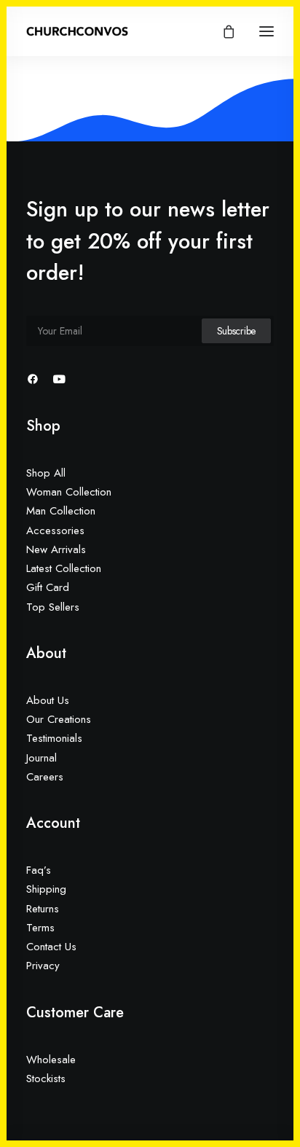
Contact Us (51, 947)
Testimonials (54, 738)
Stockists (46, 1078)
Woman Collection (68, 492)
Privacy (43, 966)
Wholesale (51, 1060)
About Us (47, 700)
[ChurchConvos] (77, 31)
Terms (40, 928)
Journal (41, 758)
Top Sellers (52, 607)
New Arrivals (56, 549)
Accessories (55, 530)
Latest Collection (63, 568)
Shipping (46, 889)
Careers (44, 777)
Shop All (46, 473)
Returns (42, 909)
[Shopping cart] (222, 31)
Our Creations (58, 719)
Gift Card (47, 587)
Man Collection (60, 511)
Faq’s (38, 870)
